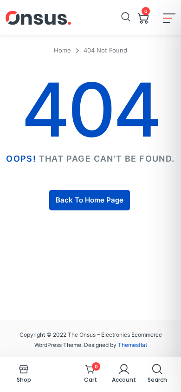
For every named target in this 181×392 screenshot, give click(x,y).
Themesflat (132, 344)
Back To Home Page (89, 200)
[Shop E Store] (38, 18)
